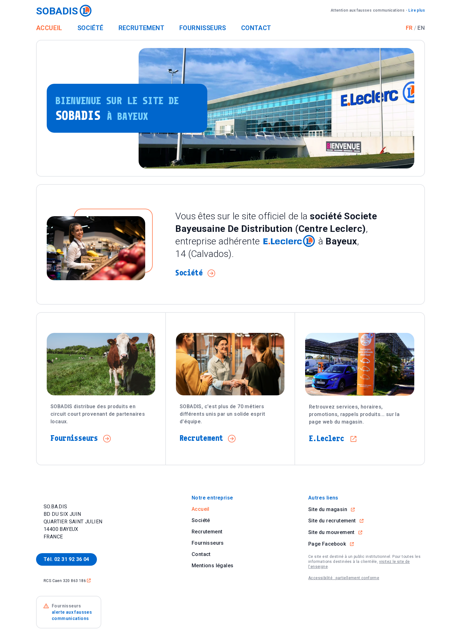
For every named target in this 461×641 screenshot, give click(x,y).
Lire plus (378, 10)
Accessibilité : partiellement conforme (343, 578)
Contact (256, 28)
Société (90, 28)
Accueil (49, 28)
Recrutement (141, 28)
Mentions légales (212, 566)
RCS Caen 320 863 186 (67, 580)
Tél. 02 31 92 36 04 (66, 559)
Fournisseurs (202, 28)
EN (421, 27)
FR (409, 27)
